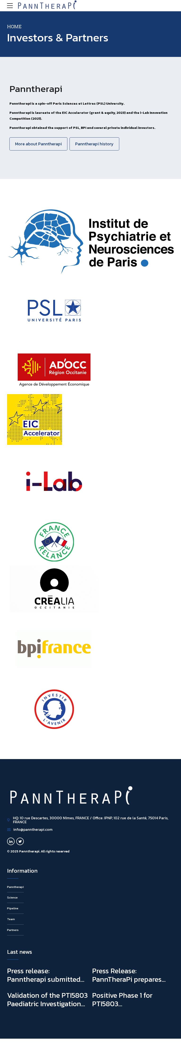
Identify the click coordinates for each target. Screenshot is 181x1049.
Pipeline (12, 908)
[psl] (54, 310)
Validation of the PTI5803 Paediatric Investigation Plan (47, 1003)
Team (11, 919)
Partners (13, 930)
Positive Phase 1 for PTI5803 (122, 999)
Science (12, 897)
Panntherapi (15, 887)
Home (14, 26)
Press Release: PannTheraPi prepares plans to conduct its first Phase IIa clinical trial (130, 983)
